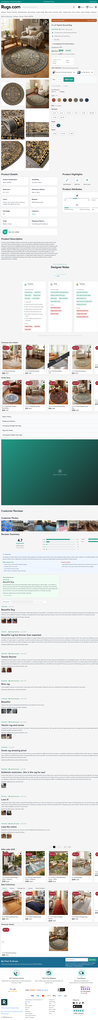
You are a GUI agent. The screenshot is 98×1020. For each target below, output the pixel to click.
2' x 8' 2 (55, 133)
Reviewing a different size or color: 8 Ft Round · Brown (14, 760)
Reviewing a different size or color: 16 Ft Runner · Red (14, 666)
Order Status (93, 1)
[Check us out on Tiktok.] (80, 1003)
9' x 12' (54, 117)
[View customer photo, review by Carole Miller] (17, 525)
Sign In (83, 7)
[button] (46, 21)
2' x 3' (54, 113)
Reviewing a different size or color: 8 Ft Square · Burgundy (17, 593)
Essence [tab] (12, 888)
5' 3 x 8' (69, 113)
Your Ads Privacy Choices (9, 1011)
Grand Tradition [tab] (40, 888)
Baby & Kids (48, 12)
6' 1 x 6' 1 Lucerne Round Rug (57, 406)
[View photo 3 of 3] (14, 620)
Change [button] (62, 91)
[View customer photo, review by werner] (6, 525)
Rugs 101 (51, 1007)
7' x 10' (83, 113)
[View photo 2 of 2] (9, 670)
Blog (26, 1003)
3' (53, 125)
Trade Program (28, 1013)
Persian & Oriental (12, 12)
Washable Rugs (22, 12)
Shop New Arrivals (49, 1)
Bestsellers (27, 1011)
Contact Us (51, 999)
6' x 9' (76, 113)
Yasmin (21, 16)
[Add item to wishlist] (20, 347)
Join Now (92, 960)
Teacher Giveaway (29, 1017)
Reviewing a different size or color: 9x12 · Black (12, 809)
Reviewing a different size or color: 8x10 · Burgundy (13, 689)
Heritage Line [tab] (21, 888)
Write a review (68, 29)
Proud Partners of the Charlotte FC (33, 999)
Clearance (94, 12)
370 (65, 847)
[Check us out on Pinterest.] (83, 1003)
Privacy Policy (68, 966)
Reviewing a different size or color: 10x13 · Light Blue (14, 707)
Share (66, 86)
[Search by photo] (24, 7)
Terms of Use (5, 1008)
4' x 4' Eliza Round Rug (8, 371)
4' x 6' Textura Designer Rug (10, 917)
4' (58, 125)
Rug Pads (55, 12)
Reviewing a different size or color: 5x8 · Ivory (12, 781)
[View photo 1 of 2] (3, 670)
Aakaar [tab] (30, 888)
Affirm (26, 1009)
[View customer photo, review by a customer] (28, 525)
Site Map (27, 1007)
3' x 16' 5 (71, 133)
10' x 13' (62, 117)
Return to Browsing (6, 16)
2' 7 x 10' (63, 133)
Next (69, 847)
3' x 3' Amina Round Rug (32, 371)
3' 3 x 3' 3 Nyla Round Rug (32, 406)
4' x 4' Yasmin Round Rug (9, 953)
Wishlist (91, 7)
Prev (50, 847)
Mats (60, 12)
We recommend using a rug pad (70, 68)
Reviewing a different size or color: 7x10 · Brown (12, 832)
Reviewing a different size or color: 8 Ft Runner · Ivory (14, 732)
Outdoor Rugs (40, 12)
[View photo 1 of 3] (3, 620)
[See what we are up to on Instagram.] (77, 1003)
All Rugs (3, 12)
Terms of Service (79, 966)
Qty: (54, 79)
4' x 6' (61, 113)
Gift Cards (27, 1001)
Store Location (28, 1005)
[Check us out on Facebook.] (74, 1003)
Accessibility (52, 1011)
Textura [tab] (4, 888)
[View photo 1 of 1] (3, 785)
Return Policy (52, 1009)
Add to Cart (69, 79)
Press (50, 1013)
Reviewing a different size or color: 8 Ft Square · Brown (14, 644)
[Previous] (3, 359)
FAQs (50, 1003)
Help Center (52, 1005)
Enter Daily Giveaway (30, 1015)
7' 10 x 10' (91, 113)
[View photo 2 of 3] (9, 620)
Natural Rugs (31, 12)
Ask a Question (56, 86)
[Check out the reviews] (78, 1012)
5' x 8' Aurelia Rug (77, 877)
